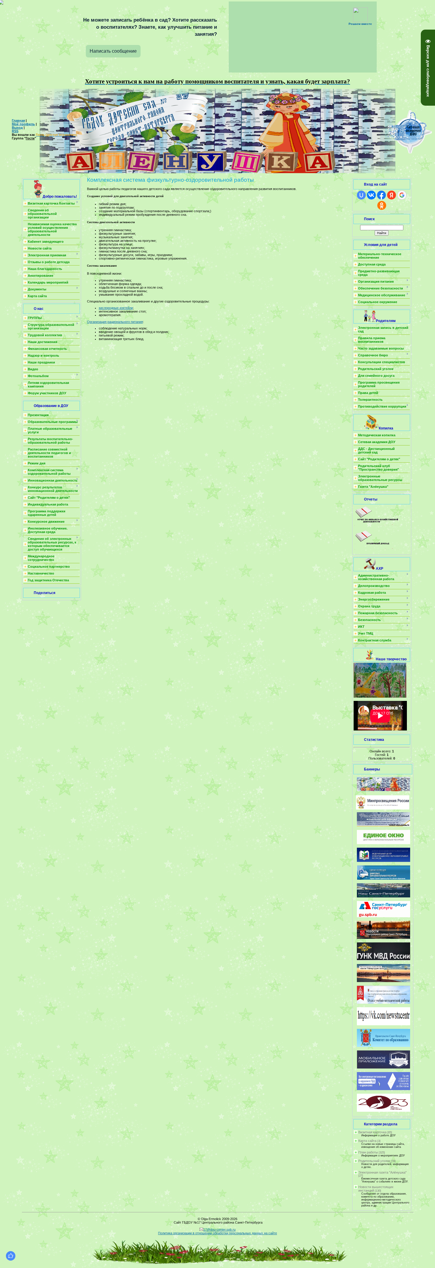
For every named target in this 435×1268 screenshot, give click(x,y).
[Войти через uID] (361, 195)
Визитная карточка (372, 1132)
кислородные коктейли (116, 308)
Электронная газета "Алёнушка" (382, 1172)
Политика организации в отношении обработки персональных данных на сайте (217, 1233)
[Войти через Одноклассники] (381, 205)
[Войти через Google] (402, 195)
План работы (368, 1152)
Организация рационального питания (115, 322)
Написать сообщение (113, 51)
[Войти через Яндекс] (391, 195)
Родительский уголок (374, 1161)
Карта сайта (367, 1141)
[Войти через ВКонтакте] (371, 195)
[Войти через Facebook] (381, 195)
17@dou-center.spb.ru (219, 1229)
